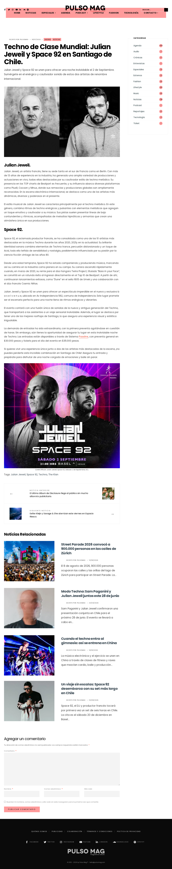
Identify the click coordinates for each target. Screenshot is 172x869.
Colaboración (74, 831)
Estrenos (137, 75)
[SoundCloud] (24, 10)
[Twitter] (9, 10)
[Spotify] (27, 10)
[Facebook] (5, 10)
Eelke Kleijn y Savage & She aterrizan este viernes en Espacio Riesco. (62, 514)
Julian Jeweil (18, 474)
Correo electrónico (53, 789)
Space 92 (32, 474)
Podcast (137, 105)
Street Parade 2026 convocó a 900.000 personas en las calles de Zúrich (88, 548)
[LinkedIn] (20, 10)
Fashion (137, 81)
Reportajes (138, 111)
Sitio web (88, 789)
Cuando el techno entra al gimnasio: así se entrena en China (89, 640)
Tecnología (139, 117)
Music (136, 93)
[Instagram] (12, 10)
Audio (136, 51)
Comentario (10, 751)
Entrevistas (139, 63)
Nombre (8, 789)
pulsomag (24, 39)
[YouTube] (16, 10)
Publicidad (57, 831)
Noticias (56, 39)
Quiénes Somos (39, 831)
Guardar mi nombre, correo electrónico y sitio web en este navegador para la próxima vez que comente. (52, 802)
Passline (83, 336)
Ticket (136, 123)
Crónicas (137, 57)
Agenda (48, 39)
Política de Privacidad (129, 831)
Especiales (138, 69)
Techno (43, 474)
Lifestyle (137, 87)
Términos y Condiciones (99, 831)
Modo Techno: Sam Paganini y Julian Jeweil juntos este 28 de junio (90, 593)
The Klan (53, 474)
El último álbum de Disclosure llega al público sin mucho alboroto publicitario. (59, 493)
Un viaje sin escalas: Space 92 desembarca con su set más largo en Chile (89, 688)
